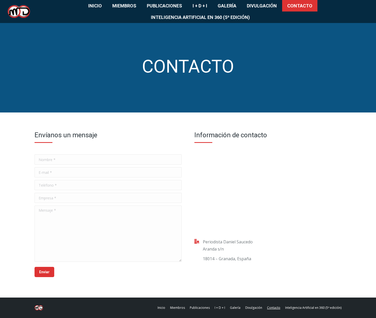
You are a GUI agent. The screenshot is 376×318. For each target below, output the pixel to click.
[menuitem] (95, 6)
